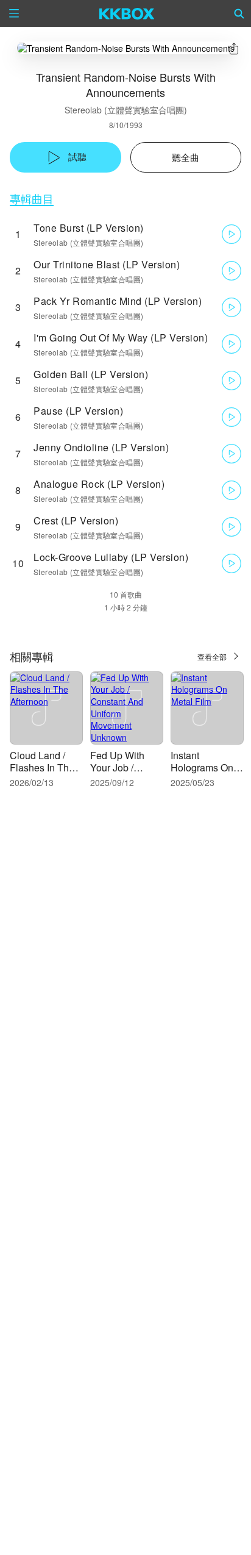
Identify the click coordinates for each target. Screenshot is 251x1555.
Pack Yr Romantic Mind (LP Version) (118, 301)
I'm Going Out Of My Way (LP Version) (121, 338)
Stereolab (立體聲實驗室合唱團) (126, 110)
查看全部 (212, 656)
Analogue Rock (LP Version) (99, 484)
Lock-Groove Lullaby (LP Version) (111, 557)
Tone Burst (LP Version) (89, 228)
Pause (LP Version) (78, 411)
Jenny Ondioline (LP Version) (101, 447)
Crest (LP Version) (76, 520)
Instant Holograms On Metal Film (202, 767)
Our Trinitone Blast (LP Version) (107, 264)
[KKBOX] (127, 13)
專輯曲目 (32, 198)
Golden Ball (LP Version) (91, 374)
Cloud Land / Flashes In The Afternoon (42, 767)
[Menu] (14, 13)
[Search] (239, 13)
